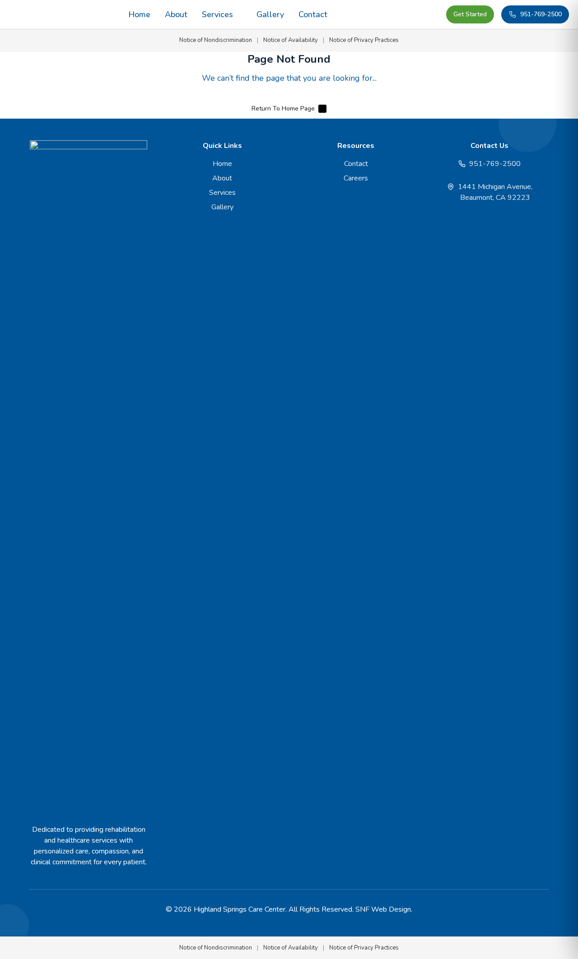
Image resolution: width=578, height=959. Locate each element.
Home (139, 14)
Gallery (270, 14)
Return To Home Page (283, 108)
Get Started (470, 14)
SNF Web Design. (383, 909)
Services (217, 14)
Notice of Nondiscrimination (215, 40)
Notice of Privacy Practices (364, 40)
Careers (356, 178)
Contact (312, 14)
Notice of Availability (290, 40)
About (176, 14)
